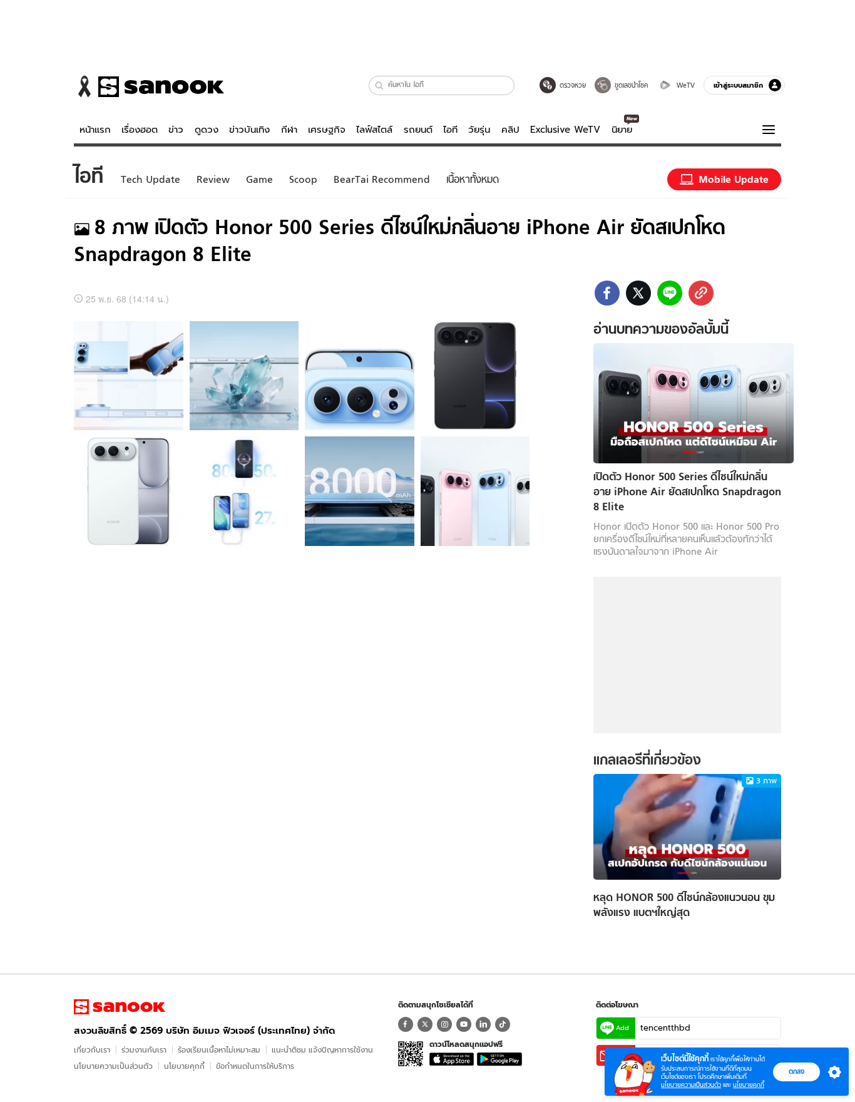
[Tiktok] (502, 1024)
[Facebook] (405, 1024)
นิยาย (622, 129)
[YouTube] (463, 1024)
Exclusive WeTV (565, 129)
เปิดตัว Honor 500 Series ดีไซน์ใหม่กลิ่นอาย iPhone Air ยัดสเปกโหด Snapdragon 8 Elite (687, 492)
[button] (379, 85)
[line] (669, 293)
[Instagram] (444, 1024)
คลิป (510, 129)
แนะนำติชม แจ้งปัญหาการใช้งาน (322, 1049)
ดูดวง (206, 129)
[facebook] (607, 293)
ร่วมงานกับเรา (143, 1049)
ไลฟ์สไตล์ (374, 129)
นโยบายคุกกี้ (184, 1066)
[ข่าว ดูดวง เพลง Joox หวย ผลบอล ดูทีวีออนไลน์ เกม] (119, 1006)
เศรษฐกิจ (327, 129)
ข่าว (175, 129)
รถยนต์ (418, 129)
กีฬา (289, 129)
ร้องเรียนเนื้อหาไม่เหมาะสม (219, 1049)
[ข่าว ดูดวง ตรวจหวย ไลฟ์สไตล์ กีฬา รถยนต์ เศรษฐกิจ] (149, 86)
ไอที (450, 129)
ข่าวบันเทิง (249, 129)
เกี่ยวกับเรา (92, 1049)
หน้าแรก (95, 129)
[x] (638, 293)
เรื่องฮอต (139, 129)
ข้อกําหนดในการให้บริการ (255, 1066)
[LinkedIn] (483, 1024)
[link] (701, 293)
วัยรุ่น (479, 129)
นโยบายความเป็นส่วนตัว (113, 1066)
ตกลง (796, 1071)
